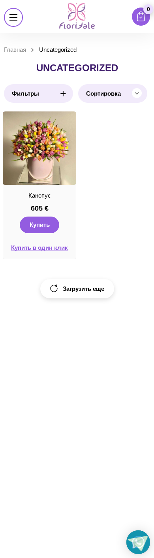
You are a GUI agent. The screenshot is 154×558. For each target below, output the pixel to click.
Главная (15, 49)
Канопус (39, 195)
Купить (40, 224)
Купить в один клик (39, 248)
